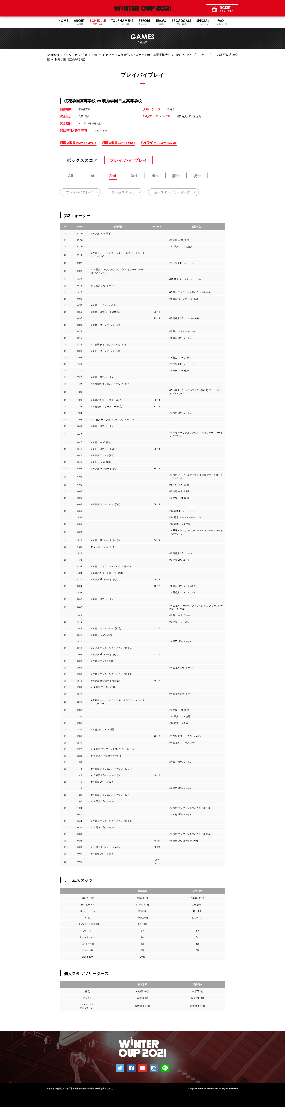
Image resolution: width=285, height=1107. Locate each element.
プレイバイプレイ (79, 192)
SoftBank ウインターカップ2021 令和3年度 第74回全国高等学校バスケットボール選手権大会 (109, 54)
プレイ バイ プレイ (128, 160)
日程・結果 (181, 54)
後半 (197, 175)
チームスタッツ (123, 192)
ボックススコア (82, 160)
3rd (134, 175)
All (70, 175)
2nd (112, 175)
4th (155, 175)
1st (91, 175)
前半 (176, 175)
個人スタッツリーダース (172, 192)
